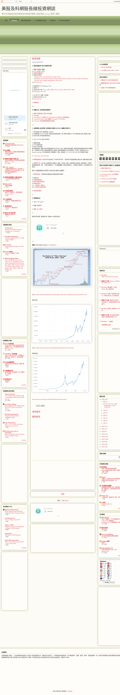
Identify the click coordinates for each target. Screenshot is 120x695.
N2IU (73, 89)
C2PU (61, 89)
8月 (104, 401)
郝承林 (38, 174)
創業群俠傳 (8, 206)
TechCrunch (9, 228)
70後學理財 (8, 199)
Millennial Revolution (12, 509)
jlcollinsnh (8, 533)
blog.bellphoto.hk (107, 548)
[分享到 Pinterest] (44, 406)
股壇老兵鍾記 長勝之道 (11, 158)
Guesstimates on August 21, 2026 (14, 246)
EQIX (37, 80)
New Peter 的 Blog (107, 534)
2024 (103, 429)
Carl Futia (8, 245)
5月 (104, 415)
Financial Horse (10, 394)
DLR (41, 80)
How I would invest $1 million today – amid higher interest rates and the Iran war (14, 397)
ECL (61, 80)
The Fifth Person (10, 422)
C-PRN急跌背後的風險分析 (12, 178)
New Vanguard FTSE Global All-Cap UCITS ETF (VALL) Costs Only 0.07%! (14, 407)
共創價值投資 (9, 370)
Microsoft (39, 77)
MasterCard (49, 77)
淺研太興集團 (8, 185)
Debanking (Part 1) (107, 504)
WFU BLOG (105, 517)
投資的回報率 (37, 190)
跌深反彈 (7, 380)
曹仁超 (38, 163)
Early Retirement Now (12, 540)
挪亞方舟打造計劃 (10, 213)
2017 (103, 447)
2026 (103, 399)
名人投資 (39, 209)
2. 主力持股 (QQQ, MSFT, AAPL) (109, 70)
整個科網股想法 (38, 73)
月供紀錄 (52, 20)
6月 (104, 413)
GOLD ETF (8, 184)
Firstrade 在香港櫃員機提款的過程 (44, 121)
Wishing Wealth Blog (11, 258)
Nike (59, 77)
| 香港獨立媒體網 (106, 485)
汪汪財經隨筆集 (9, 362)
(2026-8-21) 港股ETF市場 (12, 253)
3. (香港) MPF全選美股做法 (108, 87)
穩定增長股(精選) (26, 20)
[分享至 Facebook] (42, 406)
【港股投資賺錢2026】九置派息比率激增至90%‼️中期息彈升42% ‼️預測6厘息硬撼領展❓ (14, 170)
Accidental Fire (10, 518)
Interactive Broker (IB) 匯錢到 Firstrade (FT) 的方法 (49, 119)
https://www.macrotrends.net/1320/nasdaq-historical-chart (49, 399)
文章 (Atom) (65, 500)
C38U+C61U (67, 89)
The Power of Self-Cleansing (12, 535)
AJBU (48, 89)
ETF (35, 71)
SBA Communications (65, 78)
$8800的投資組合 (64, 20)
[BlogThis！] (39, 406)
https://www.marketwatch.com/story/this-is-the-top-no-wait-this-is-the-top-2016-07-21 (61, 294)
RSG (57, 80)
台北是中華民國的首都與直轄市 (110, 536)
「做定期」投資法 (39, 185)
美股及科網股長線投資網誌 (29, 8)
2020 (103, 439)
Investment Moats (10, 404)
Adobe (38, 78)
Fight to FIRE (9, 525)
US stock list (37, 82)
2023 (103, 431)
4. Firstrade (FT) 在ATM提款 (108, 179)
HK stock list (37, 99)
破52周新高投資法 (39, 181)
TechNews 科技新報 (11, 353)
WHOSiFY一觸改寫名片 (11, 207)
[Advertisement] (59, 38)
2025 (103, 426)
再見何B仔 (104, 529)
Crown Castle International (80, 78)
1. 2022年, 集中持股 (105, 67)
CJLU (44, 89)
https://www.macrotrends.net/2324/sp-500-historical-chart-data (54, 348)
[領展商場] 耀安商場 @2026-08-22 (14, 145)
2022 (103, 434)
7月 (104, 410)
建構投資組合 (38, 179)
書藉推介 (39, 205)
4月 (104, 418)
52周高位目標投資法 (40, 187)
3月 (104, 420)
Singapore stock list (40, 91)
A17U (56, 89)
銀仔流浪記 (105, 527)
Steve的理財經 (9, 343)
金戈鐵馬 (7, 150)
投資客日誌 (8, 379)
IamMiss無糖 (105, 541)
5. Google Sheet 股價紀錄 (107, 182)
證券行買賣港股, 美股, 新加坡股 (43, 113)
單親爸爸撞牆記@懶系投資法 (13, 177)
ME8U (52, 89)
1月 (104, 423)
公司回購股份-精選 (40, 20)
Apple (55, 77)
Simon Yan (105, 495)
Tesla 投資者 (9, 251)
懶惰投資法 (37, 183)
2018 (103, 444)
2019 (103, 441)
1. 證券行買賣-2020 (105, 168)
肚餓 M (103, 543)
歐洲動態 (104, 467)
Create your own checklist (41, 156)
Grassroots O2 (9, 143)
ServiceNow (44, 78)
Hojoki (104, 477)
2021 (103, 436)
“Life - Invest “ (9, 167)
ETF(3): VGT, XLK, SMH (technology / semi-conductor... (110, 405)
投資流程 (14, 20)
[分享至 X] (40, 406)
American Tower (53, 78)
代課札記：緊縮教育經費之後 (13, 200)
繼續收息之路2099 (10, 214)
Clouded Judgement (11, 236)
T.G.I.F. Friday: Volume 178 (12, 519)
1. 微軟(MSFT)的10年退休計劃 (109, 80)
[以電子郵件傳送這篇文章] (37, 406)
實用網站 (36, 102)
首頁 (6, 20)
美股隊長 (38, 159)
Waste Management (49, 80)
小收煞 (103, 502)
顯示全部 (24, 218)
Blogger (70, 691)
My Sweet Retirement (11, 414)
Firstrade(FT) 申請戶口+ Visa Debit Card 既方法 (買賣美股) (51, 117)
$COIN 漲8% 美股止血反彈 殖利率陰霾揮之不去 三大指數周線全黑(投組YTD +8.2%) (14, 347)
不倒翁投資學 (9, 191)
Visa (44, 77)
